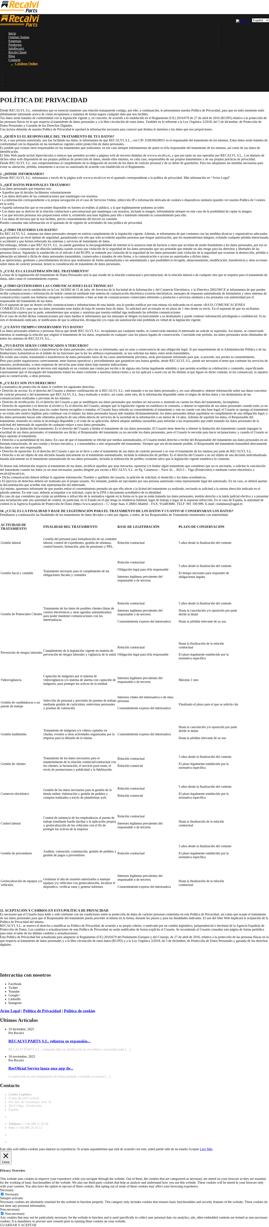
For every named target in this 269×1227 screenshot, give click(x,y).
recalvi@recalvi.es (20, 1116)
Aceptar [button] (194, 1149)
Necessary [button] (7, 1190)
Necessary (12, 1194)
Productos (15, 44)
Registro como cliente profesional (30, 1142)
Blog (11, 56)
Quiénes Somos (18, 37)
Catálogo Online (26, 63)
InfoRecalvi (16, 48)
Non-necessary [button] (10, 1209)
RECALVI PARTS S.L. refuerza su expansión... (49, 1041)
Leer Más (206, 1149)
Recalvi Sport (17, 52)
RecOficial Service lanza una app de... (40, 1068)
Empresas (14, 41)
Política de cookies (79, 1011)
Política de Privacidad (42, 1011)
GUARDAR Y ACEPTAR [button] (18, 1225)
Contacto (14, 60)
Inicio (12, 33)
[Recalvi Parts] (19, 12)
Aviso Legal (10, 1011)
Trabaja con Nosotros (22, 1135)
